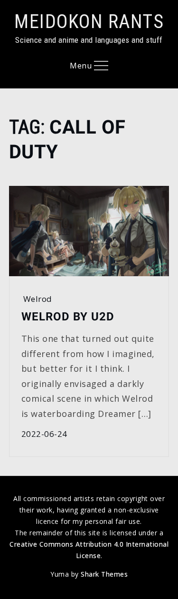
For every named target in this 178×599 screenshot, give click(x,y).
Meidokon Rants (89, 21)
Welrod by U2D (67, 316)
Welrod (37, 298)
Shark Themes (104, 574)
